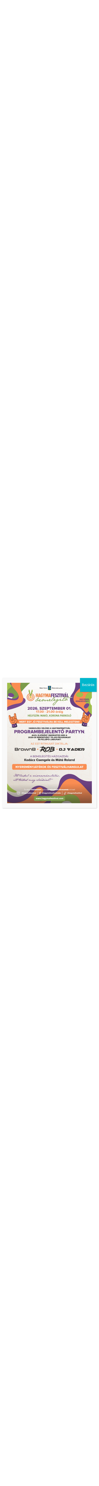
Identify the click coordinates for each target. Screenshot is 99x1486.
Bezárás (88, 685)
